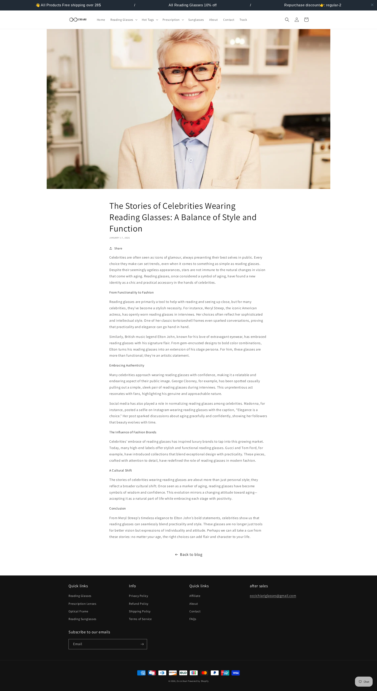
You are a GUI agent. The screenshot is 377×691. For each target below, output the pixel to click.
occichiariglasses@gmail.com (273, 595)
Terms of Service (140, 619)
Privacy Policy (138, 596)
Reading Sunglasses (82, 619)
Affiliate (194, 596)
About (193, 604)
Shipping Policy (140, 611)
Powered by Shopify (198, 681)
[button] (123, 19)
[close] (372, 5)
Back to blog (191, 554)
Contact (194, 611)
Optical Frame (78, 611)
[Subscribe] (142, 644)
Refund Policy (138, 604)
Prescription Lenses (82, 604)
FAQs (192, 619)
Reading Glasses (80, 596)
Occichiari (182, 681)
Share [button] (118, 248)
